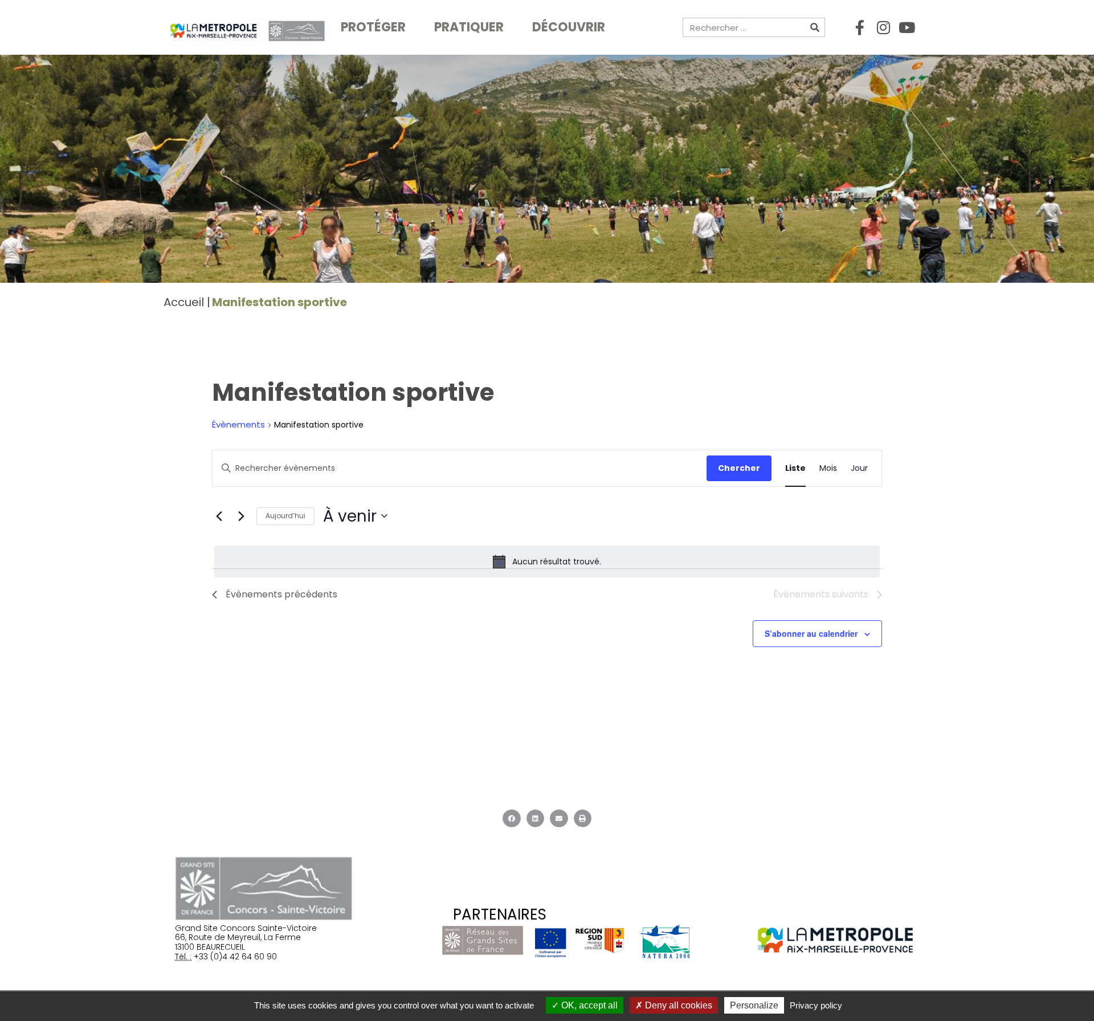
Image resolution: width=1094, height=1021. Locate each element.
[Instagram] (883, 27)
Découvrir (568, 27)
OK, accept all (588, 1005)
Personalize (754, 1005)
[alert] (547, 561)
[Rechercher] (814, 27)
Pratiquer (469, 27)
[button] (512, 819)
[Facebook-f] (859, 27)
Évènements (238, 424)
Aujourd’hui (285, 515)
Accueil (184, 302)
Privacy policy (816, 1005)
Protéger (373, 27)
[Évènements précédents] (219, 516)
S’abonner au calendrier (811, 633)
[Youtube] (906, 27)
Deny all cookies (677, 1005)
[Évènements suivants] (241, 516)
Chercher (739, 468)
